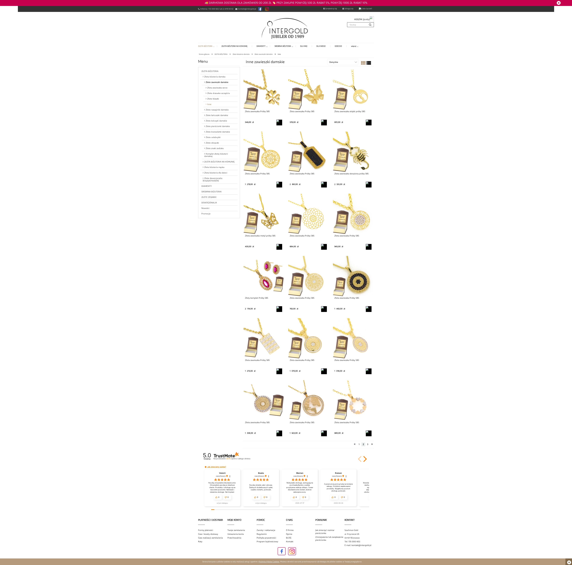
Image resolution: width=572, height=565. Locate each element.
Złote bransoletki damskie (218, 132)
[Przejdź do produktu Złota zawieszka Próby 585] (264, 89)
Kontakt (289, 542)
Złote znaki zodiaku (215, 148)
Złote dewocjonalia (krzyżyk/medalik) (212, 179)
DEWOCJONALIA (209, 203)
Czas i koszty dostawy (208, 534)
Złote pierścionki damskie (218, 126)
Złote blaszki (213, 99)
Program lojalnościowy (267, 542)
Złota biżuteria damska (214, 77)
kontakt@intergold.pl (247, 9)
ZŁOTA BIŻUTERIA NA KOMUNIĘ (219, 162)
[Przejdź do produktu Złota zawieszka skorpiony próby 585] (353, 151)
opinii (238, 459)
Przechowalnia (234, 538)
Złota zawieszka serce (217, 88)
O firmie (290, 530)
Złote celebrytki (213, 137)
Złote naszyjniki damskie (217, 110)
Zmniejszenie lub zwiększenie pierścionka (329, 538)
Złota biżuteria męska (214, 167)
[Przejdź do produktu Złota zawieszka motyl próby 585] (264, 213)
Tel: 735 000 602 (352, 542)
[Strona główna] (286, 28)
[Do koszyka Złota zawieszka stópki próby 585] (369, 123)
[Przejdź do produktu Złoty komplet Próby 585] (264, 276)
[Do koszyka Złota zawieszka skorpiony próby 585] (369, 185)
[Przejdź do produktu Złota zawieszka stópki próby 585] (353, 89)
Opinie (289, 534)
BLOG (288, 538)
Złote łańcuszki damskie (217, 115)
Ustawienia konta (235, 534)
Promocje (205, 214)
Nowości (205, 208)
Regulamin (262, 534)
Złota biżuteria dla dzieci (215, 173)
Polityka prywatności (266, 538)
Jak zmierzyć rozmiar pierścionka (324, 531)
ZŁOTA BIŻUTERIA (209, 71)
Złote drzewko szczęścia (218, 93)
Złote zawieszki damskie (217, 82)
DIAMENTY (206, 186)
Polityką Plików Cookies (269, 562)
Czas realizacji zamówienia (210, 538)
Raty (200, 542)
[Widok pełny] (369, 63)
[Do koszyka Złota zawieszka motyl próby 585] (279, 247)
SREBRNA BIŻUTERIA (211, 192)
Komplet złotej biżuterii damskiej (216, 155)
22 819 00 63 (228, 9)
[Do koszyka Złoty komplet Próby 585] (279, 309)
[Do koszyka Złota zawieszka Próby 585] (279, 123)
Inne (209, 104)
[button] (364, 459)
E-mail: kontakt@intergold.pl (358, 545)
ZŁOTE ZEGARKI (208, 197)
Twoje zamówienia (236, 530)
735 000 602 (213, 9)
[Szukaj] (370, 24)
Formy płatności (205, 530)
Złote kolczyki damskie (216, 121)
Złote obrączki (212, 143)
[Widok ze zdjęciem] (363, 63)
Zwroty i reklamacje (266, 530)
